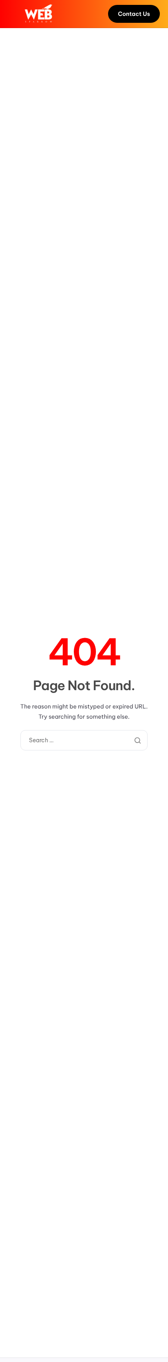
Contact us (134, 14)
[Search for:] (84, 740)
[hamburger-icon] (13, 13)
